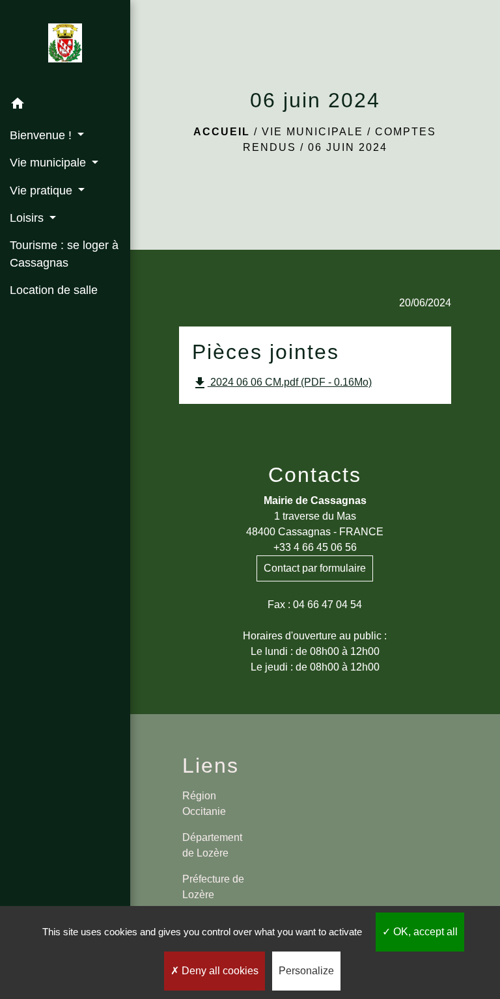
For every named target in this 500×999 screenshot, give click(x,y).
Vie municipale (312, 131)
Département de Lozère (212, 845)
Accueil (221, 131)
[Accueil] (65, 45)
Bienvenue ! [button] (42, 135)
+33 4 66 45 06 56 (315, 547)
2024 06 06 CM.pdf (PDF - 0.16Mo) (282, 383)
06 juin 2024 (347, 147)
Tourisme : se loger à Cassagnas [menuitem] (64, 254)
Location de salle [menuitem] (54, 290)
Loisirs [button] (28, 217)
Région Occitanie (204, 803)
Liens (210, 765)
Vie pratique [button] (43, 190)
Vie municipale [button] (49, 162)
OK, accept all (424, 931)
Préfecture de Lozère (213, 886)
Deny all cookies (218, 970)
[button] (65, 105)
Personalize (306, 970)
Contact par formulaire (315, 568)
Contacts (314, 474)
